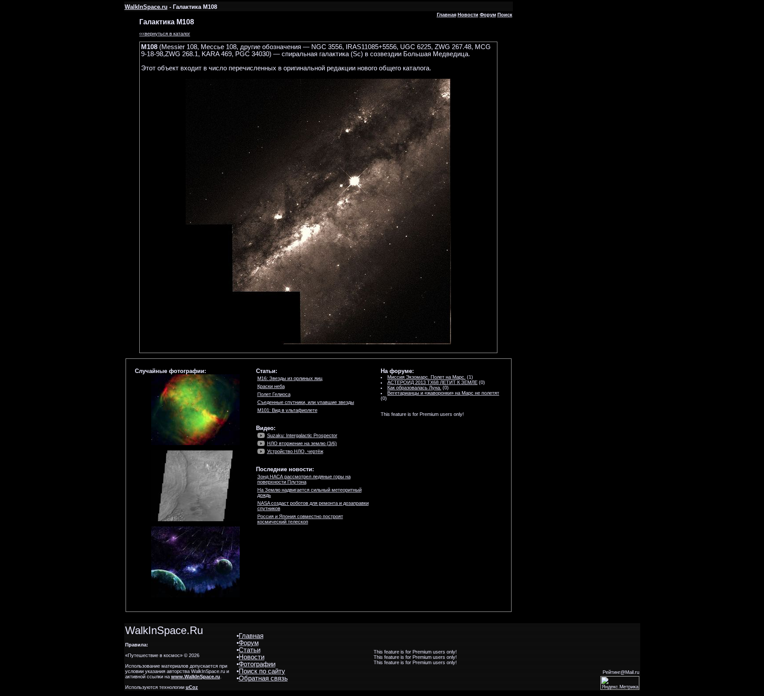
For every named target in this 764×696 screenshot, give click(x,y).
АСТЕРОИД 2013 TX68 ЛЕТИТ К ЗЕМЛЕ (432, 382)
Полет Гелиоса (273, 394)
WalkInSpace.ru (146, 7)
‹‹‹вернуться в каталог (164, 33)
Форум (488, 14)
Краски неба (271, 386)
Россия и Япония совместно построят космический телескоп (300, 519)
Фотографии (257, 664)
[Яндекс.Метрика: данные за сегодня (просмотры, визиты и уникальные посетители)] (619, 683)
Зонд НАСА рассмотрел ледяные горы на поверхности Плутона (304, 479)
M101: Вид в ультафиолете (287, 410)
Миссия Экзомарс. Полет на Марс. (426, 377)
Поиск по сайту (262, 671)
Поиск (504, 14)
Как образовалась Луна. (414, 387)
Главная (446, 14)
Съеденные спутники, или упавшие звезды (305, 402)
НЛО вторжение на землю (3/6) (302, 443)
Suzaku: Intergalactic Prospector (302, 435)
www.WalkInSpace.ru (195, 676)
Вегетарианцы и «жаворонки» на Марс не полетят (443, 393)
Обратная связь (263, 678)
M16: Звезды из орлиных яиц (289, 378)
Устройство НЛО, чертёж (295, 451)
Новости (468, 14)
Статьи (249, 650)
